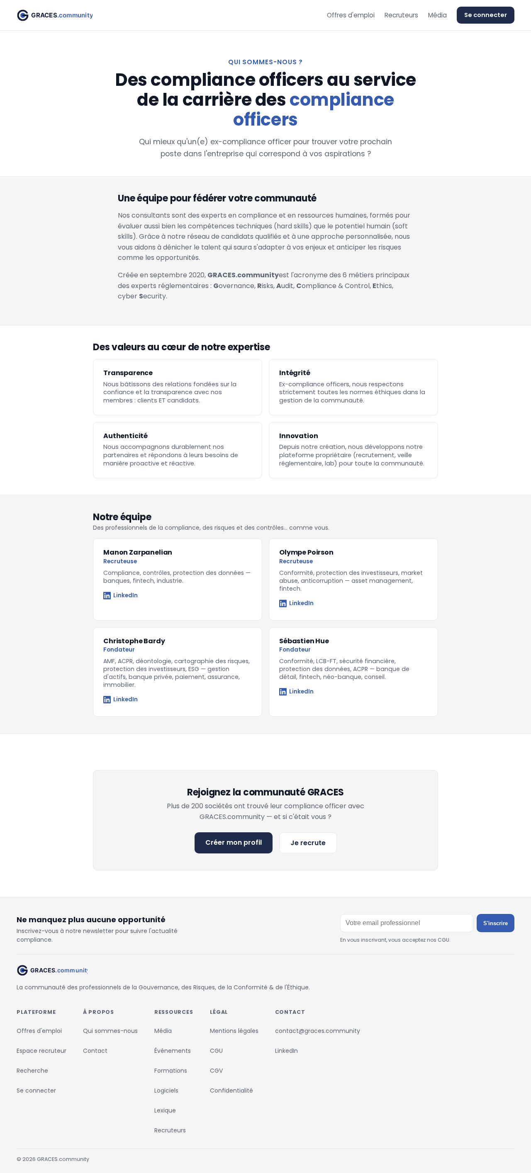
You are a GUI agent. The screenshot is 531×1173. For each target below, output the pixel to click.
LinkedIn (125, 595)
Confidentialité (231, 1090)
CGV (216, 1070)
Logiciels (166, 1090)
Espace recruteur (41, 1051)
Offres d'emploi (351, 15)
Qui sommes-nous (110, 1031)
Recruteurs (401, 15)
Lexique (165, 1110)
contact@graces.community (317, 1031)
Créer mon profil (233, 842)
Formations (170, 1070)
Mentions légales (234, 1031)
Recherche (32, 1070)
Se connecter (485, 15)
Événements (172, 1051)
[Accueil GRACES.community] (55, 15)
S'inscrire (495, 923)
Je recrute (308, 843)
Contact (95, 1051)
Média (437, 15)
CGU (216, 1051)
